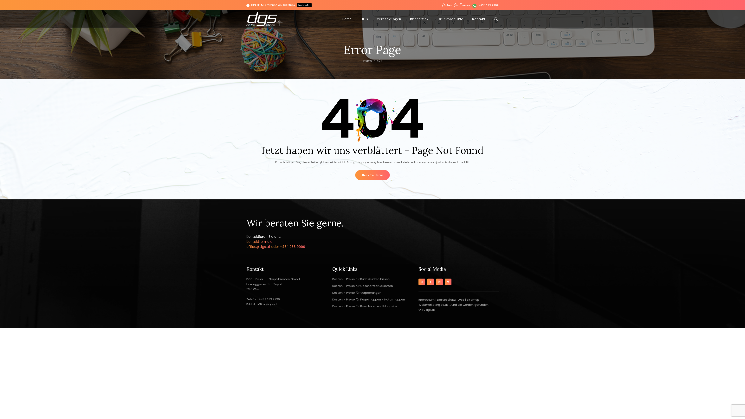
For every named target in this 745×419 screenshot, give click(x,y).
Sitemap (473, 300)
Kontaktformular (260, 241)
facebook (430, 282)
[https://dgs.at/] (264, 19)
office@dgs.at (258, 246)
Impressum (426, 300)
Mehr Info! (304, 5)
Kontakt (478, 19)
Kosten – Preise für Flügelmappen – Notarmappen (368, 299)
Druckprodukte (450, 19)
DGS (364, 19)
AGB (461, 300)
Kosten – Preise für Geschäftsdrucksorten (362, 286)
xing (448, 282)
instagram (439, 282)
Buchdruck (419, 19)
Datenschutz (446, 300)
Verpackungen (389, 19)
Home (347, 19)
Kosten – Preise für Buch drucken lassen (361, 279)
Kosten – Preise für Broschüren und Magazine (364, 306)
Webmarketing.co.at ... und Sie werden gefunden (453, 305)
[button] (372, 175)
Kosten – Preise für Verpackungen (356, 293)
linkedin (421, 282)
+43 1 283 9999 (488, 5)
